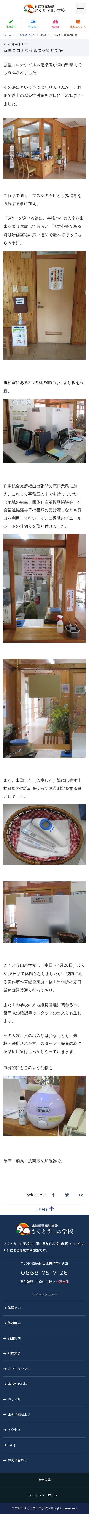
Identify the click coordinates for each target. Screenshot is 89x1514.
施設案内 (55, 26)
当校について (78, 26)
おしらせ (14, 1399)
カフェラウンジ (19, 1369)
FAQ (11, 1445)
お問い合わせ (17, 1460)
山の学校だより (19, 1414)
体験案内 (11, 26)
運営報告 (44, 1480)
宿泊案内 (33, 26)
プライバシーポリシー (44, 1495)
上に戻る (41, 1209)
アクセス (14, 1430)
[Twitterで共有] (67, 1195)
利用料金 (14, 1354)
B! (81, 1195)
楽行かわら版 (17, 1384)
